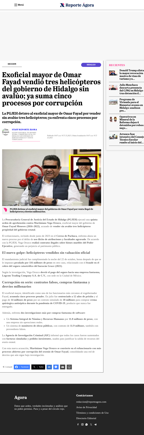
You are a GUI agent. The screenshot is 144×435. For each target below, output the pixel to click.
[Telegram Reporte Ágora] (95, 424)
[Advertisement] (72, 31)
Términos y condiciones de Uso (92, 412)
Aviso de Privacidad (86, 407)
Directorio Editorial (86, 418)
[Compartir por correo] (62, 367)
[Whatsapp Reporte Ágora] (87, 424)
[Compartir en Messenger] (56, 367)
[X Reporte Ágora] (91, 424)
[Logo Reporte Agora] (76, 7)
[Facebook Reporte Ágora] (78, 424)
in (49, 367)
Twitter (40, 367)
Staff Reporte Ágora (24, 130)
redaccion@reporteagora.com (91, 401)
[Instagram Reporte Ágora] (82, 424)
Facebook (24, 367)
